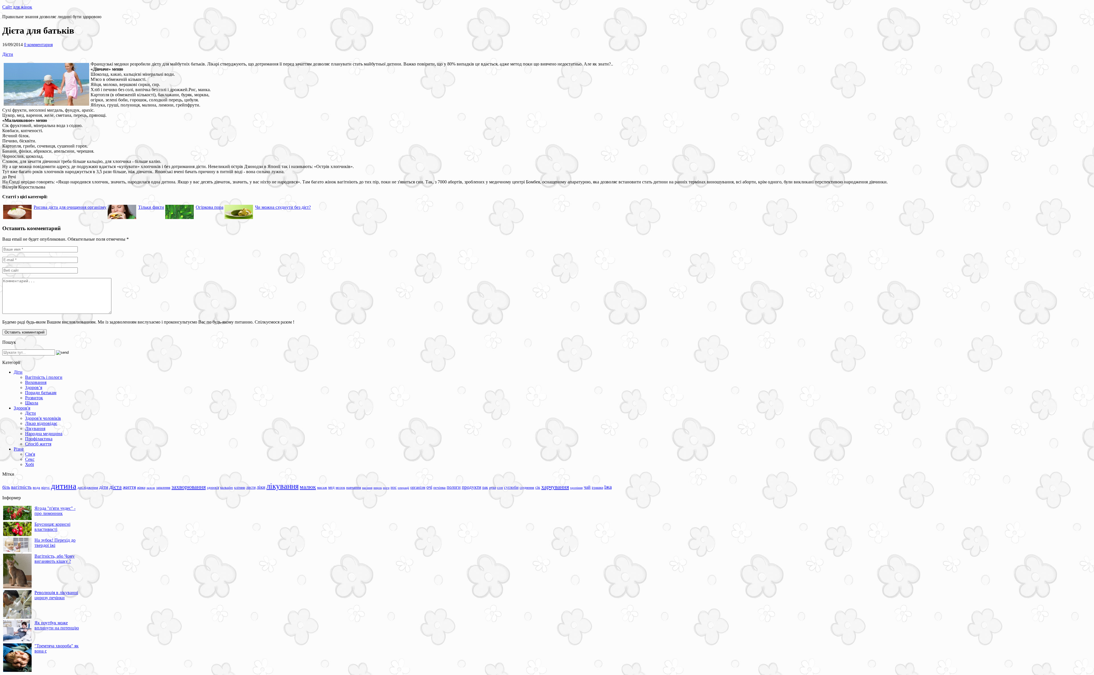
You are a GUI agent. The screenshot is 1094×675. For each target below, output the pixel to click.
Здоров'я (22, 408)
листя (251, 487)
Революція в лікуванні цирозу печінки (56, 595)
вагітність (21, 487)
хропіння (576, 487)
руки (492, 488)
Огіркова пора (209, 207)
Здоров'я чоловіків (43, 418)
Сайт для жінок (17, 7)
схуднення (527, 488)
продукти (471, 487)
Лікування (35, 428)
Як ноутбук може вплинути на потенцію (56, 625)
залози (150, 487)
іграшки (597, 488)
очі (429, 487)
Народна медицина (43, 433)
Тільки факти (151, 207)
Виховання (35, 382)
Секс (29, 459)
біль (6, 487)
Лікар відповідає (41, 423)
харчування (555, 487)
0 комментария (38, 44)
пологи (454, 487)
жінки (141, 488)
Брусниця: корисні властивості (52, 527)
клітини (239, 488)
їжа (608, 487)
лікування (282, 486)
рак (485, 487)
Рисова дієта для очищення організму (70, 207)
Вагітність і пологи (43, 377)
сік (537, 487)
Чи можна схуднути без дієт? (283, 207)
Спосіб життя (38, 443)
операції (403, 487)
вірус (45, 488)
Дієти (7, 54)
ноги (386, 487)
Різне (19, 449)
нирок (377, 487)
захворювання (189, 487)
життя (129, 487)
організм (417, 487)
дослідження (87, 488)
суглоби (511, 487)
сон (500, 487)
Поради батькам (40, 392)
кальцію (226, 488)
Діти (18, 372)
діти (103, 487)
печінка (439, 488)
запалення (163, 488)
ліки (261, 487)
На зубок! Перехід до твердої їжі (54, 543)
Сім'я (30, 454)
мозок (340, 487)
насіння (367, 487)
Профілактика (38, 438)
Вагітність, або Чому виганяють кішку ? (54, 559)
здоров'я (213, 488)
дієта (115, 487)
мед (331, 487)
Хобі (29, 464)
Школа (31, 402)
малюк (308, 487)
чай (587, 487)
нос (394, 487)
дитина (63, 485)
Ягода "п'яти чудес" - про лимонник (54, 511)
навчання (353, 488)
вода (36, 487)
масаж (322, 487)
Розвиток (34, 397)
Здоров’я (33, 387)
